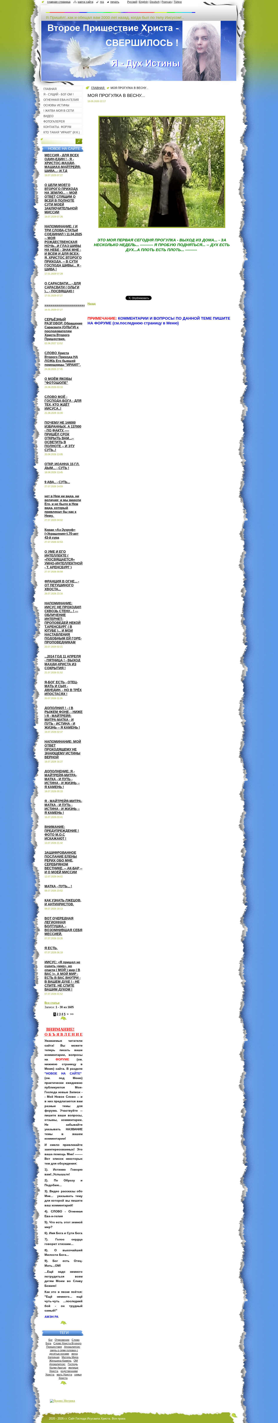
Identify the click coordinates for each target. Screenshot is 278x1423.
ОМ (76, 1360)
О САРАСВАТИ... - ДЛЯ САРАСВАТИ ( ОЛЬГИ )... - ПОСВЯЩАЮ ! (63, 287)
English (143, 2)
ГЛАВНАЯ (98, 88)
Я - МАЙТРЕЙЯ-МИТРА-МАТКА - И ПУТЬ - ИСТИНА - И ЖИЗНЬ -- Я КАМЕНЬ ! (63, 807)
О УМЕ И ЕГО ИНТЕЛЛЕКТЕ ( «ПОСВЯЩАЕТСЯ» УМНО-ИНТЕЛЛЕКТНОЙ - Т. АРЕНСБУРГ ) (64, 559)
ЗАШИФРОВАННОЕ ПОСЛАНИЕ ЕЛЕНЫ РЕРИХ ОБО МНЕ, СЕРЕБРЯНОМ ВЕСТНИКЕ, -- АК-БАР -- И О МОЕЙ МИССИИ (63, 862)
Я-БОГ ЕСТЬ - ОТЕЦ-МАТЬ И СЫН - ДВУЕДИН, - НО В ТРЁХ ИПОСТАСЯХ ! (63, 688)
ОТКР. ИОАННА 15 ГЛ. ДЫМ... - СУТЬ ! (62, 466)
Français (167, 2)
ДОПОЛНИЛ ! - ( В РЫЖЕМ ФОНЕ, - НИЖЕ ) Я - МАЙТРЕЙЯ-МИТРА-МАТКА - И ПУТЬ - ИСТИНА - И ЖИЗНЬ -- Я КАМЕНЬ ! (64, 717)
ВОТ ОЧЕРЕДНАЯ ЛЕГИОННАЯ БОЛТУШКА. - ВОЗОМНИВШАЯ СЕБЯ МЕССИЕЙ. (63, 926)
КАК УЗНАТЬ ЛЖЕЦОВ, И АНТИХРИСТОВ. (63, 902)
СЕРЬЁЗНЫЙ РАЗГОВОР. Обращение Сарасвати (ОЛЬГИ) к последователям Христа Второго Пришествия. (63, 329)
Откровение (62, 1339)
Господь (73, 1364)
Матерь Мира (70, 1357)
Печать (114, 1)
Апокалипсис (72, 1346)
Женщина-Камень (60, 1360)
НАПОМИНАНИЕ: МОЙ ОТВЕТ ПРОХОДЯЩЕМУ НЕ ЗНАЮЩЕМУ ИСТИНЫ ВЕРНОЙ (63, 749)
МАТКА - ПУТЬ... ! (58, 886)
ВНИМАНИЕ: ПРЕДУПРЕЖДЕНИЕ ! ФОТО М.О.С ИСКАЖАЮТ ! (62, 832)
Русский (132, 2)
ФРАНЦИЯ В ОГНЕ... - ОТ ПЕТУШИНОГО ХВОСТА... (62, 585)
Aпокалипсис (57, 1364)
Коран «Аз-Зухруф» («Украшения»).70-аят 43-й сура (61, 533)
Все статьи (52, 1002)
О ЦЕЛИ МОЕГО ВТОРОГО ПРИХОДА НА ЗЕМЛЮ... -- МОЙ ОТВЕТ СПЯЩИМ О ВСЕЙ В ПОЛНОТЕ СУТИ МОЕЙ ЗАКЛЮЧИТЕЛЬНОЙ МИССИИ (61, 198)
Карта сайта (85, 1)
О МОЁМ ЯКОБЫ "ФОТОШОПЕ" (58, 380)
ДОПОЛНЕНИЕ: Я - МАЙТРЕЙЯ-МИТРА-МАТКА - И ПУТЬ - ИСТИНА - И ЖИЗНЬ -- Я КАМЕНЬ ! (62, 779)
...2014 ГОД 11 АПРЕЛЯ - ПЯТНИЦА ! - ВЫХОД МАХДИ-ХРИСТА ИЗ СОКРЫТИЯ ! (63, 662)
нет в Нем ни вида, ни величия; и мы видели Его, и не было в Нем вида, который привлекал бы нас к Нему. (63, 505)
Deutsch (155, 2)
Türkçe (178, 2)
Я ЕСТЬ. (51, 948)
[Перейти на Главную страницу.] (120, 10)
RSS (102, 1)
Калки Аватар (58, 1367)
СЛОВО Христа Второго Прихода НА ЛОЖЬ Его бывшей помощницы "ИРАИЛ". (63, 358)
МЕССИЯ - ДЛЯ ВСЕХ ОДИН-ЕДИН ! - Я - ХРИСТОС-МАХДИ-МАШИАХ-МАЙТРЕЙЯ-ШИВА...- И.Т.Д (63, 163)
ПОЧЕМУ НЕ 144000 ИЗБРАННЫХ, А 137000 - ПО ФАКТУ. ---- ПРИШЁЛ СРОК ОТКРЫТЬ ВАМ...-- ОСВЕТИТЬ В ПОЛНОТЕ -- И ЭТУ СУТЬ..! (63, 436)
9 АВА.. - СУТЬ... (57, 482)
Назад (92, 303)
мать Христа (64, 1374)
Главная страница (58, 1)
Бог (50, 1339)
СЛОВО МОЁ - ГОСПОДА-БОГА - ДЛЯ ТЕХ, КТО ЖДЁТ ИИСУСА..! (63, 402)
